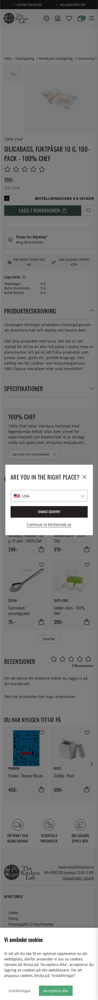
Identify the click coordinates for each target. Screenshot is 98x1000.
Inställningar (20, 990)
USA (25, 495)
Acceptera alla (55, 990)
